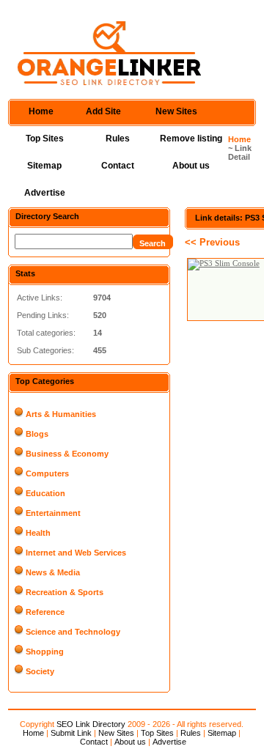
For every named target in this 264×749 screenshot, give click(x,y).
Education (45, 493)
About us (191, 165)
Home (41, 111)
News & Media (53, 572)
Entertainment (53, 513)
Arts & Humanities (61, 414)
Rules (118, 138)
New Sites (176, 111)
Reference (45, 612)
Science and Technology (73, 631)
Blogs (37, 433)
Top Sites (45, 138)
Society (40, 671)
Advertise (44, 193)
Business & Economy (67, 453)
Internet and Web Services (76, 552)
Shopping (45, 651)
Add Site (103, 111)
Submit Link (71, 732)
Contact (117, 165)
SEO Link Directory (90, 724)
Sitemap (44, 165)
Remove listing (191, 138)
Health (38, 532)
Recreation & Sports (64, 592)
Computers (47, 473)
